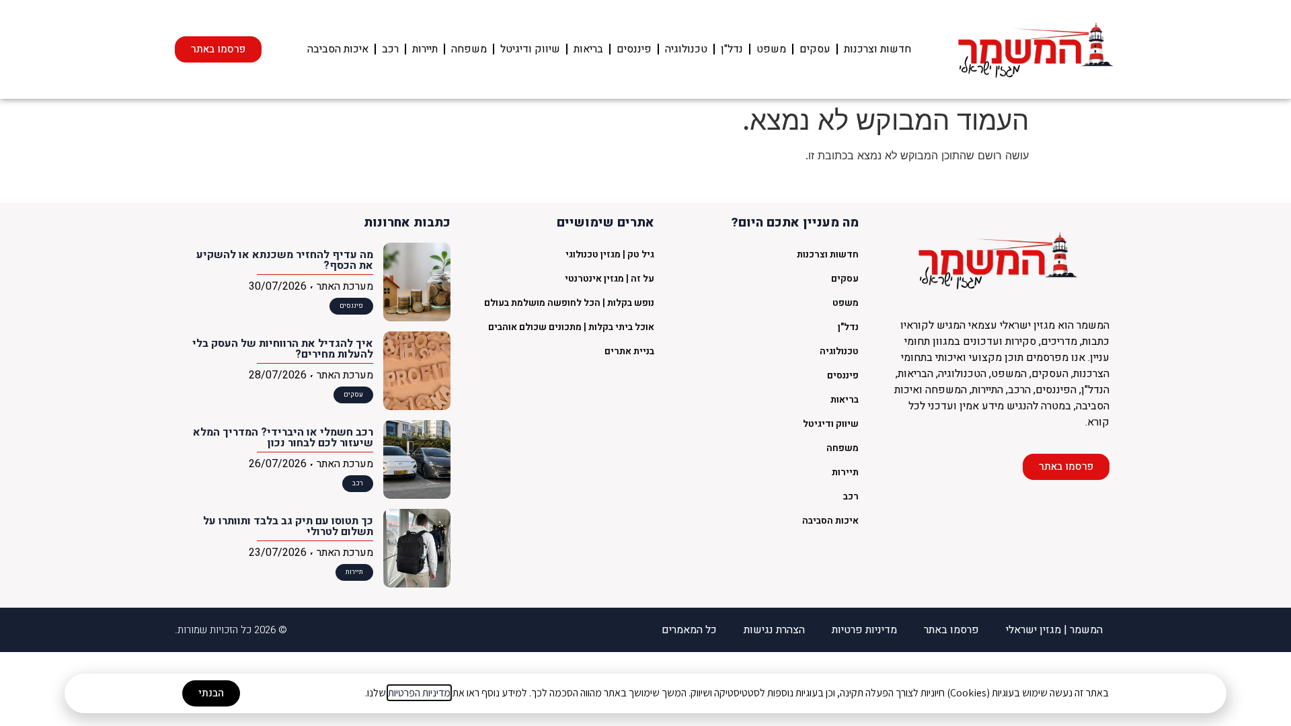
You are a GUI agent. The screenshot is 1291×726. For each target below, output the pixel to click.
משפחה (469, 49)
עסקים (814, 49)
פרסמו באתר (951, 630)
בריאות (588, 49)
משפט (771, 49)
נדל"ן (732, 49)
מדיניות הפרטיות (419, 693)
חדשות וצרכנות (877, 49)
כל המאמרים (689, 630)
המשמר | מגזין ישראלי (1054, 630)
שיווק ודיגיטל (530, 49)
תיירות (425, 49)
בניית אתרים (629, 351)
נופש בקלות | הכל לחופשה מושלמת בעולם (569, 303)
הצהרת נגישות (774, 630)
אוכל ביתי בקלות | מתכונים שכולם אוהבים (571, 327)
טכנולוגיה (686, 49)
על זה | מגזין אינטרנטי (609, 279)
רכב (390, 49)
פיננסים (634, 49)
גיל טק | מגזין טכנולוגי (609, 254)
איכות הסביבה (337, 49)
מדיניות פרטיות (864, 630)
